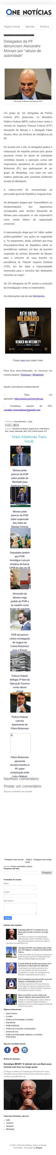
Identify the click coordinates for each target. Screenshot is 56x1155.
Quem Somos (11, 1013)
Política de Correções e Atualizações (21, 1029)
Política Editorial (12, 1026)
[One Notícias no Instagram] (24, 1050)
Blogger (39, 1148)
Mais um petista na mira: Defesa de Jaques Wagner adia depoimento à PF (33, 996)
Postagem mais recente (14, 860)
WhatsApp (10, 1129)
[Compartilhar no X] (11, 425)
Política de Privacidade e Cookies (19, 1020)
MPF (25, 431)
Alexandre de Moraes (20, 429)
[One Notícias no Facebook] (7, 1050)
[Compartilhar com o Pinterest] (17, 425)
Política (44, 26)
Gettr (8, 1120)
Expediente (10, 1023)
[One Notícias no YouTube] (16, 1050)
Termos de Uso (12, 1032)
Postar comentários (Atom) (21, 866)
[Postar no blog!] (9, 425)
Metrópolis (19, 431)
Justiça (11, 431)
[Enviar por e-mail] (6, 425)
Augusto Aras (34, 429)
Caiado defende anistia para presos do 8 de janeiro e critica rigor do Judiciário (34, 965)
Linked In (9, 1123)
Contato (9, 1016)
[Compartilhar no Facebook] (14, 425)
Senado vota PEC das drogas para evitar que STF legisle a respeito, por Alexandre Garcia (35, 950)
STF (45, 431)
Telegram (10, 1126)
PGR (29, 431)
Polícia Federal (37, 431)
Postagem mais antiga (42, 860)
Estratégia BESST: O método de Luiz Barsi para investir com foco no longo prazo (33, 932)
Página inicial (12, 26)
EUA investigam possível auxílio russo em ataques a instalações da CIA (35, 980)
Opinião (30, 26)
